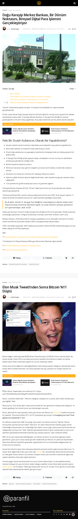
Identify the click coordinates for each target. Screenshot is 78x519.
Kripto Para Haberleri (14, 10)
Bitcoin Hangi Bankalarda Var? (15, 250)
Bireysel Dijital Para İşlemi (18, 264)
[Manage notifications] (73, 514)
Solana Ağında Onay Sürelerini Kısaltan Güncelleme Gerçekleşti (30, 97)
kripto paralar (7, 467)
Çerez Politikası (30, 514)
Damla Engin (15, 29)
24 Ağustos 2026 (18, 133)
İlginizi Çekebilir (15, 94)
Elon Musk (37, 484)
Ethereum (57, 412)
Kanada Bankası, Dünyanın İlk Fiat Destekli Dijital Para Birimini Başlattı (31, 237)
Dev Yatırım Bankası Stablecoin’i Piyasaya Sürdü (22, 245)
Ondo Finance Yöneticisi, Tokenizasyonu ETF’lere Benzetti (29, 99)
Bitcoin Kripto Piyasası (23, 484)
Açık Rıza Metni (18, 514)
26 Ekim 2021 (26, 29)
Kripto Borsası (34, 264)
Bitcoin (39, 452)
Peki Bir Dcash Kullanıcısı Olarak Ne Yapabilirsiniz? (29, 102)
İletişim (39, 514)
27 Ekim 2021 (26, 297)
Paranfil (4, 10)
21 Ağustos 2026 (56, 133)
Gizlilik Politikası (7, 514)
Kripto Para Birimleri (49, 484)
